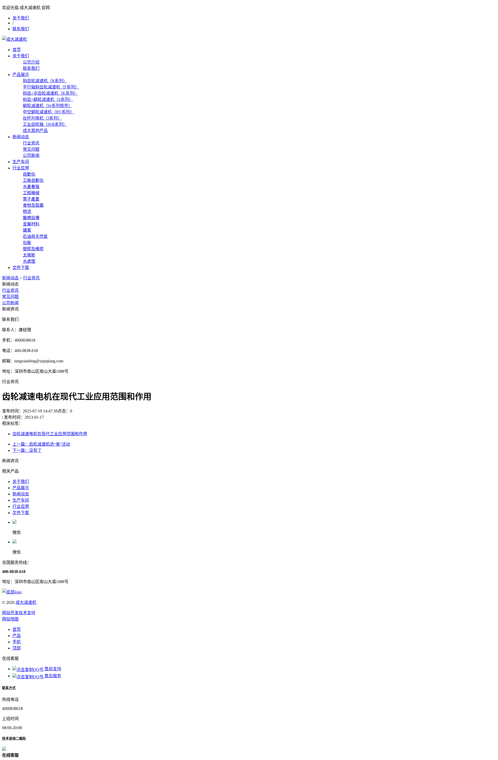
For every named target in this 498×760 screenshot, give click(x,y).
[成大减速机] (14, 39)
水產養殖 (31, 186)
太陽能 (29, 255)
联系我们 (20, 29)
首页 (16, 49)
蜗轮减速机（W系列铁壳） (47, 105)
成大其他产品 (35, 130)
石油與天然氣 (35, 236)
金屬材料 (31, 224)
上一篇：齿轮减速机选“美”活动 (41, 444)
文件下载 (20, 267)
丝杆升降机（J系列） (42, 118)
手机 (16, 642)
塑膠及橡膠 (33, 249)
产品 (16, 635)
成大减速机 (26, 602)
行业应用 (20, 168)
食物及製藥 (33, 205)
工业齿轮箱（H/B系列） (45, 124)
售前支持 (52, 669)
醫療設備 (31, 218)
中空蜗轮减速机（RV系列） (48, 112)
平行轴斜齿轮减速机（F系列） (51, 87)
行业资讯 (31, 143)
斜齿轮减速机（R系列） (45, 81)
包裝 (27, 242)
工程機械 (31, 193)
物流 (27, 211)
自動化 (29, 174)
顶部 (16, 648)
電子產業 (31, 199)
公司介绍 (31, 62)
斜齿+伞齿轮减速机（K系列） (50, 93)
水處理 (29, 261)
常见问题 (31, 149)
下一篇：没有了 (27, 450)
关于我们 (20, 18)
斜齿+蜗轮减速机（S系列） (48, 99)
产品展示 (20, 74)
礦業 (27, 230)
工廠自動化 (33, 180)
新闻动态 (20, 137)
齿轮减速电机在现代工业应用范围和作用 (49, 434)
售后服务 (52, 676)
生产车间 (20, 162)
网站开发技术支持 (18, 613)
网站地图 (10, 619)
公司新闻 (31, 155)
